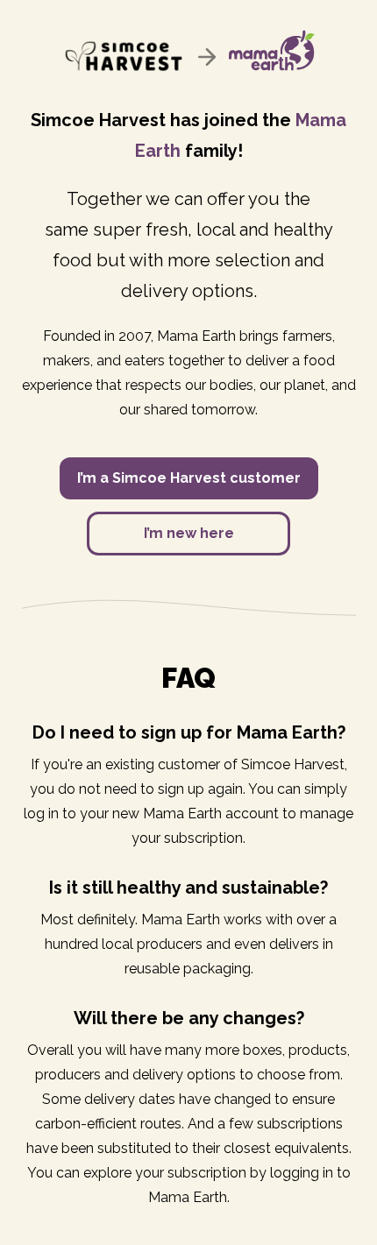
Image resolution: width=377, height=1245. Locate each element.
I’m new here (189, 533)
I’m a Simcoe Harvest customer (189, 478)
